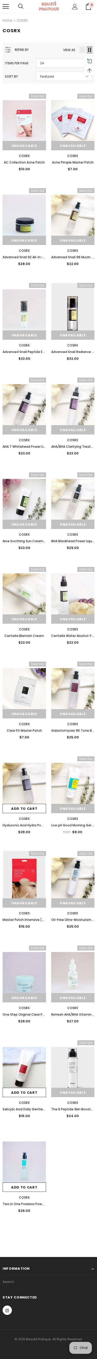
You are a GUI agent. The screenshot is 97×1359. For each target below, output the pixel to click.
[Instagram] (7, 1310)
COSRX (22, 20)
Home (7, 20)
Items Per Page (16, 63)
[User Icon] (75, 6)
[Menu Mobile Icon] (6, 6)
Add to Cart (24, 808)
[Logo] (48, 6)
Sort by (11, 76)
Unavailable (24, 145)
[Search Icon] (20, 6)
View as (69, 50)
